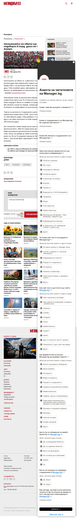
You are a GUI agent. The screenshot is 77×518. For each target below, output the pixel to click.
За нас (6, 456)
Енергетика (7, 386)
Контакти (7, 419)
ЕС (5, 376)
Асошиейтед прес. (18, 93)
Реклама (26, 456)
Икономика (7, 388)
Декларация (27, 460)
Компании (7, 384)
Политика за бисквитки (11, 470)
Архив (6, 416)
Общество (7, 365)
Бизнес (6, 379)
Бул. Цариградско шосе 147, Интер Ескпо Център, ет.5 (19, 487)
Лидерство (7, 394)
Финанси (6, 382)
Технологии (8, 403)
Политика (7, 363)
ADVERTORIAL (51, 39)
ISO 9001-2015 (28, 458)
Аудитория (7, 458)
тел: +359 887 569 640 (10, 489)
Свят (6, 369)
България (8, 34)
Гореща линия (9, 413)
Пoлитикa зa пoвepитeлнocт (12, 468)
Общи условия (8, 466)
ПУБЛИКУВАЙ (31, 214)
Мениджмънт (9, 392)
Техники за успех (9, 397)
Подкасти (8, 411)
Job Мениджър (8, 399)
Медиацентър (8, 460)
